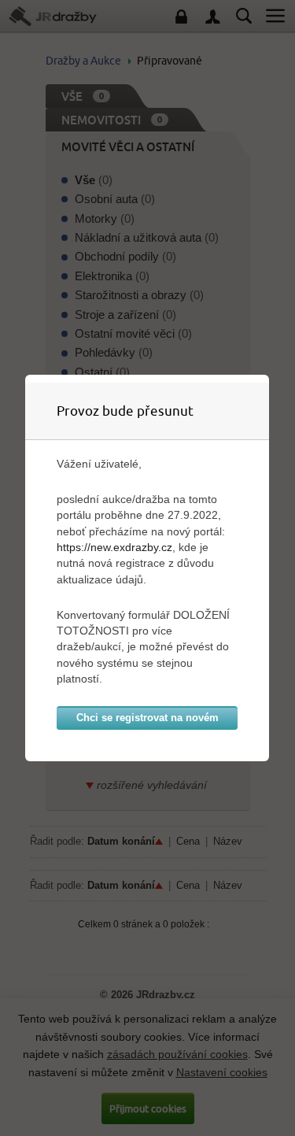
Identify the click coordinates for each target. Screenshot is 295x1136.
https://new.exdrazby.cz (114, 547)
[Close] (265, 379)
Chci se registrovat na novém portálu (147, 721)
